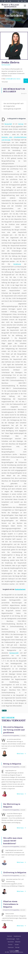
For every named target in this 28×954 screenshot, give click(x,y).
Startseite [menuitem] (9, 936)
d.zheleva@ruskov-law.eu (13, 79)
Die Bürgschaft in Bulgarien (15, 20)
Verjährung (17, 264)
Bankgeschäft (14, 653)
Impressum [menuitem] (11, 947)
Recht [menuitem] (17, 939)
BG (22, 1)
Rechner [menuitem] (10, 944)
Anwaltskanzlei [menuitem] (17, 936)
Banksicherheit (20, 589)
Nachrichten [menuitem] (11, 941)
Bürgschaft (8, 124)
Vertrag (20, 124)
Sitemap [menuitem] (17, 947)
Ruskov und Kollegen (10, 19)
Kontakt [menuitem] (17, 944)
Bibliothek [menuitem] (17, 941)
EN (25, 1)
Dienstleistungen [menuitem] (11, 939)
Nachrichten (19, 19)
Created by (14, 950)
